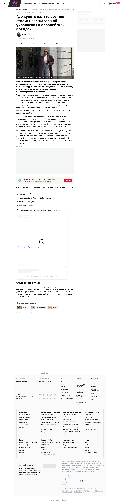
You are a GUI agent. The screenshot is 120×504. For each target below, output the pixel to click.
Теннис (87, 447)
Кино (21, 440)
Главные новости (24, 414)
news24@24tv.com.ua (23, 381)
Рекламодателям (66, 395)
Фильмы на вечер (24, 447)
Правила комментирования (81, 401)
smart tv (88, 491)
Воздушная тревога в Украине (50, 422)
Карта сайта (94, 396)
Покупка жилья (67, 445)
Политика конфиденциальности (82, 379)
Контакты (93, 383)
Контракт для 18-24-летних (71, 424)
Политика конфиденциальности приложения (82, 391)
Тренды (37, 3)
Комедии (22, 450)
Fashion (18, 9)
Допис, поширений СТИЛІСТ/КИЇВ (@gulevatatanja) (42, 276)
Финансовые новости (91, 419)
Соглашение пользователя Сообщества (80, 396)
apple (77, 491)
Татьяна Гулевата (30, 39)
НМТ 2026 (44, 449)
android (67, 491)
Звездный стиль (48, 3)
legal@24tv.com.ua (84, 481)
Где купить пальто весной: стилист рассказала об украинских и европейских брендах (51, 9)
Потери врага (45, 432)
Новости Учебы (46, 440)
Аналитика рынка (68, 442)
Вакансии (93, 386)
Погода (21, 427)
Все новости (23, 412)
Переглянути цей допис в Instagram (29, 247)
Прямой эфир (23, 419)
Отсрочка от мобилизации (71, 427)
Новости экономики (92, 412)
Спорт (87, 440)
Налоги (87, 427)
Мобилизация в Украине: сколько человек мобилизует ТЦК (72, 431)
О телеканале (65, 389)
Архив (92, 393)
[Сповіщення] (104, 3)
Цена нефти (88, 414)
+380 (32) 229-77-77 (73, 479)
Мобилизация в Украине (72, 412)
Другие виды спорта (91, 452)
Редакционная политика (65, 385)
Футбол (87, 445)
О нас (62, 378)
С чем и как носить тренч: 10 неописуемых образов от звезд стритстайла (43, 111)
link (40, 394)
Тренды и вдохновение (70, 447)
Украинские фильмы (25, 445)
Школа (43, 447)
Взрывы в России (46, 429)
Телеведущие (65, 392)
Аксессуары (60, 3)
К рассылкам (49, 466)
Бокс (86, 442)
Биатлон (87, 450)
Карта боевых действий (48, 417)
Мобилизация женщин (70, 422)
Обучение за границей (48, 455)
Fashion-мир (27, 3)
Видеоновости (23, 422)
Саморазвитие (45, 452)
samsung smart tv (99, 491)
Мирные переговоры (47, 419)
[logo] (15, 3)
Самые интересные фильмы (28, 442)
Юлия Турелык (27, 34)
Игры (92, 399)
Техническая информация (94, 379)
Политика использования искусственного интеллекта (80, 384)
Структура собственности (95, 390)
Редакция (63, 381)
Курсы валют (89, 417)
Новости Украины (24, 417)
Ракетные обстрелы (47, 414)
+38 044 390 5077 (45, 381)
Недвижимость (68, 440)
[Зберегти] (68, 43)
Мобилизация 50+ (68, 419)
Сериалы (22, 452)
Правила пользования (67, 398)
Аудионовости (23, 425)
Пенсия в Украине (90, 429)
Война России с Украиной (50, 412)
